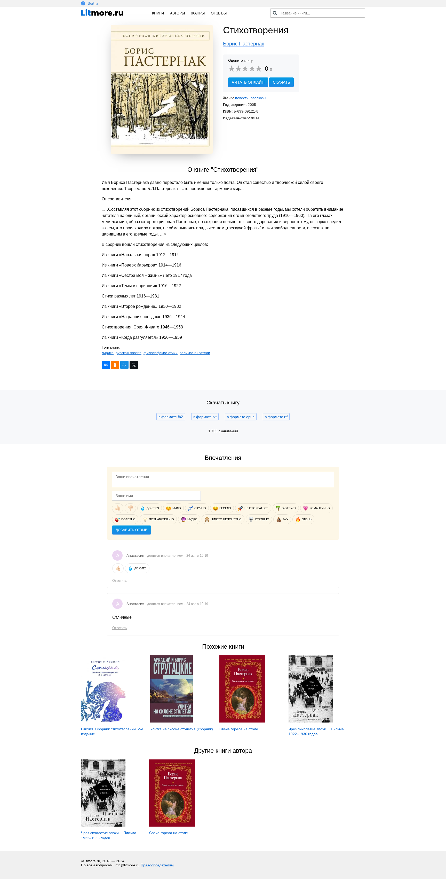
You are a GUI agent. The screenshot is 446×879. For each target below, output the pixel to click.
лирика (108, 353)
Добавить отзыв (131, 530)
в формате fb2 (170, 417)
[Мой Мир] (124, 365)
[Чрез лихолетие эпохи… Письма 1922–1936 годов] (311, 721)
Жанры (198, 13)
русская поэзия (128, 353)
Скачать (281, 82)
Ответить (119, 581)
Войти (93, 3)
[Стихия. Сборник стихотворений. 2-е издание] (104, 721)
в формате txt (205, 417)
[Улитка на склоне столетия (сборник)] (171, 721)
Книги (158, 13)
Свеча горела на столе (238, 729)
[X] (134, 365)
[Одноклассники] (115, 365)
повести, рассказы (250, 98)
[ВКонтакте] (106, 365)
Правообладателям (157, 865)
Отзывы (219, 13)
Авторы (177, 13)
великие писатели (195, 353)
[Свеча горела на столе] (242, 721)
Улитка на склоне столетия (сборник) (181, 729)
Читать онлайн (248, 82)
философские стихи (161, 353)
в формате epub (240, 417)
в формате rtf (276, 417)
